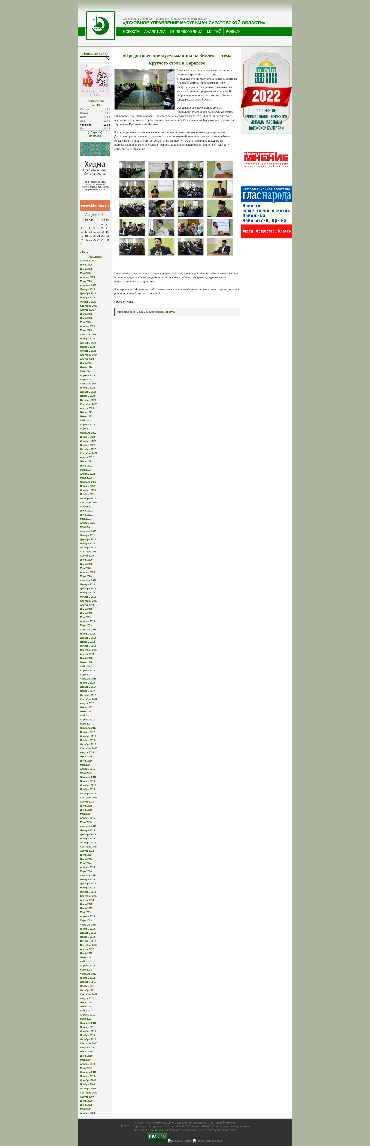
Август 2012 (87, 949)
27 (94, 240)
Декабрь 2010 (88, 1031)
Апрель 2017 (87, 719)
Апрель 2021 (87, 523)
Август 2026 (87, 260)
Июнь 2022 (86, 465)
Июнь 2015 (86, 809)
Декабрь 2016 (88, 736)
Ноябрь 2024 (87, 346)
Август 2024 (87, 359)
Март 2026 (86, 281)
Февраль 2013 (88, 924)
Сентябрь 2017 (88, 699)
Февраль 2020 (88, 580)
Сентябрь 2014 (88, 846)
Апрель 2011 (87, 1014)
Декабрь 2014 (88, 834)
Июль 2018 (86, 658)
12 (90, 231)
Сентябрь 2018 (88, 650)
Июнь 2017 (86, 711)
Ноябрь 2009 (87, 1084)
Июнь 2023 (86, 416)
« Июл (84, 252)
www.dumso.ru (210, 1130)
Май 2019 (85, 617)
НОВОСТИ (131, 31)
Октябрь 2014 (88, 842)
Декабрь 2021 (88, 490)
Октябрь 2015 (88, 793)
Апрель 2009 (87, 1113)
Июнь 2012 (86, 957)
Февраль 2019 (88, 629)
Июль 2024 (86, 363)
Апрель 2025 (87, 326)
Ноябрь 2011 (87, 986)
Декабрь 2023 (88, 391)
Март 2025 (86, 330)
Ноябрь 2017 (87, 691)
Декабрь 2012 (88, 933)
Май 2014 (85, 863)
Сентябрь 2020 (88, 551)
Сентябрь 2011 (88, 994)
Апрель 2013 (87, 916)
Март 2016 (86, 773)
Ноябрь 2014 (87, 838)
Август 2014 (87, 850)
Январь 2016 (87, 781)
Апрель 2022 (87, 473)
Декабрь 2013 (88, 883)
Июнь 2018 (86, 662)
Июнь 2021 (86, 514)
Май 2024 (85, 371)
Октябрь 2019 (88, 597)
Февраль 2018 (88, 678)
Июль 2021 (86, 510)
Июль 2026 (86, 264)
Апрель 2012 (87, 965)
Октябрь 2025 (88, 301)
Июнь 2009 (86, 1105)
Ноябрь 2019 (87, 592)
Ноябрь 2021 (87, 494)
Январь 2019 (87, 633)
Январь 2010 (87, 1076)
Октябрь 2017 (88, 695)
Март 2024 (86, 379)
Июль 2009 (86, 1101)
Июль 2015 (86, 805)
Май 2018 (85, 666)
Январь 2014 (87, 879)
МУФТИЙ (214, 31)
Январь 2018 (87, 682)
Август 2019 (87, 605)
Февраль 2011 (88, 1023)
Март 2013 (86, 920)
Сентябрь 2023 (88, 404)
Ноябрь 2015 (87, 789)
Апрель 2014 (87, 867)
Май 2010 (85, 1060)
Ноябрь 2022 (87, 445)
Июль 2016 (86, 756)
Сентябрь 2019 (88, 601)
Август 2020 (87, 555)
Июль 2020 (86, 559)
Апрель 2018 (87, 670)
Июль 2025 (86, 314)
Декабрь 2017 (88, 687)
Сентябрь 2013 (88, 896)
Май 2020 (85, 568)
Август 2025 (87, 310)
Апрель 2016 (87, 769)
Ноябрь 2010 (87, 1035)
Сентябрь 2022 (88, 453)
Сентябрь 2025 (88, 305)
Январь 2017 (87, 732)
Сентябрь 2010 (88, 1043)
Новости (168, 311)
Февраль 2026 (88, 285)
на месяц (95, 136)
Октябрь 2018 (88, 646)
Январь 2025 (87, 338)
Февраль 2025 (88, 334)
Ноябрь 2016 (87, 740)
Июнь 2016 (86, 760)
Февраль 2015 (88, 826)
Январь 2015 (87, 830)
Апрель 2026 (87, 277)
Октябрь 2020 (88, 547)
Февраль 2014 (88, 875)
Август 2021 (87, 506)
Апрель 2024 (87, 375)
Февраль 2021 (88, 531)
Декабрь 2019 (88, 588)
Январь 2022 (87, 486)
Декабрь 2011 (88, 982)
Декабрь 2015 (88, 785)
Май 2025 (85, 322)
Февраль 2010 (88, 1072)
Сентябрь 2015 (88, 797)
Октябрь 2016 (88, 744)
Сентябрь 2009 (88, 1092)
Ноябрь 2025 (87, 297)
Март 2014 (86, 871)
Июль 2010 (86, 1051)
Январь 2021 (87, 535)
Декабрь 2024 (88, 342)
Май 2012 (85, 961)
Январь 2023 (87, 437)
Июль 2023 (86, 412)
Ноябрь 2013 (87, 887)
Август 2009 (87, 1096)
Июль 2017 (86, 707)
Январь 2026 (87, 289)
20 (94, 235)
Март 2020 (86, 576)
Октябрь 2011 (88, 990)
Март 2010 (86, 1068)
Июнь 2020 (86, 564)
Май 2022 (85, 469)
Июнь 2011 (86, 1006)
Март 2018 (86, 674)
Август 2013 (87, 900)
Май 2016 (85, 765)
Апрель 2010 (87, 1064)
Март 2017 (86, 723)
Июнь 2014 (86, 859)
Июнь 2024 (86, 367)
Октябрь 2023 (88, 400)
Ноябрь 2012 (87, 937)
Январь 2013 (87, 928)
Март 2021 (86, 527)
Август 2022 (87, 457)
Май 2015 (85, 814)
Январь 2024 (87, 387)
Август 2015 (87, 801)
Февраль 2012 (88, 973)
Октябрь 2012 (88, 941)
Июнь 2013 (86, 908)
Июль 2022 (86, 461)
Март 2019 (86, 625)
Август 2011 (87, 998)
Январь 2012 (87, 977)
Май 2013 (85, 912)
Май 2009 (85, 1109)
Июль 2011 (86, 1002)
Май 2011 (85, 1010)
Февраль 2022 (88, 482)
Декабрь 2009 (88, 1080)
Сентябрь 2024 (88, 355)
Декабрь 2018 (88, 637)
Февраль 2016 (88, 777)
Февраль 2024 (88, 383)
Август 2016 (87, 752)
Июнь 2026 (86, 269)
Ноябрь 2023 (87, 395)
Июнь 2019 (86, 613)
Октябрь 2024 (88, 351)
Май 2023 (85, 420)
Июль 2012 (86, 953)
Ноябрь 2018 (87, 641)
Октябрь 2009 (88, 1088)
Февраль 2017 (88, 728)
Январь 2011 (87, 1027)
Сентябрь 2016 (88, 748)
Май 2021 (85, 519)
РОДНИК (233, 31)
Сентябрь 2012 (88, 945)
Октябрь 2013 (88, 892)
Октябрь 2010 (88, 1039)
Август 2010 (87, 1047)
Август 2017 (87, 703)
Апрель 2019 (87, 621)
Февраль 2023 (88, 433)
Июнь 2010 (86, 1055)
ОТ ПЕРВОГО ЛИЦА (186, 31)
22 (102, 235)
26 (90, 240)
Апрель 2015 (87, 818)
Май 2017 (85, 715)
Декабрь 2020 (88, 539)
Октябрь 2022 (88, 449)
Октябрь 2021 (88, 498)
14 (98, 231)
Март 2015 (86, 822)
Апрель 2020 (87, 572)
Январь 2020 (87, 584)
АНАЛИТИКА (155, 31)
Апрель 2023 (87, 424)
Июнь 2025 (86, 318)
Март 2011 (85, 1018)
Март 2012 (86, 969)
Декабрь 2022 (88, 441)
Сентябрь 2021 (88, 502)
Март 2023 (86, 428)
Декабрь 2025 (88, 293)
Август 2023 (87, 408)
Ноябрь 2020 (87, 543)
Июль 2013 (86, 904)
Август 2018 (87, 654)
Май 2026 (85, 273)
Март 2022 (86, 478)
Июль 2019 (86, 609)
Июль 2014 (86, 855)
